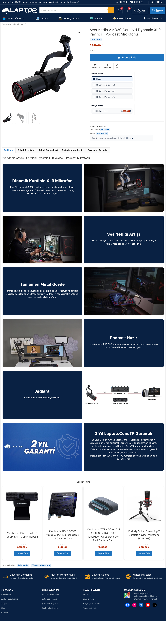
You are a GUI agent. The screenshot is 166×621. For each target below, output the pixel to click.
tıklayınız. (129, 138)
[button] (79, 32)
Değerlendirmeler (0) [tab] (72, 150)
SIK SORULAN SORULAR (131, 2)
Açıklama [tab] (8, 150)
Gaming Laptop (71, 18)
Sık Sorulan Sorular (50, 608)
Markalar (4, 612)
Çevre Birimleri (124, 18)
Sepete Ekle (128, 57)
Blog (3, 608)
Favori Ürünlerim (90, 608)
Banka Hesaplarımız (9, 599)
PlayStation (153, 18)
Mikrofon (21, 24)
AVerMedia (96, 39)
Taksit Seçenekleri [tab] (48, 150)
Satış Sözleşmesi (49, 599)
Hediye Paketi (113, 111)
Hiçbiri (98, 79)
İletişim (4, 603)
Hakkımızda (6, 594)
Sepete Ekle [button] (22, 553)
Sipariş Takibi (89, 599)
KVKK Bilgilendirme (50, 594)
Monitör (98, 18)
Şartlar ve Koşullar (50, 603)
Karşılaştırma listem (91, 603)
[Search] (111, 10)
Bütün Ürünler (14, 18)
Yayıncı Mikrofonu (41, 565)
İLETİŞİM (158, 2)
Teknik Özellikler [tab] (26, 150)
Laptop (44, 18)
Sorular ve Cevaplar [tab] (98, 150)
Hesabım (87, 594)
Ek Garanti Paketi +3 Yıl (105, 97)
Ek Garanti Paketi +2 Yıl (105, 91)
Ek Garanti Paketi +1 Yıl (105, 85)
